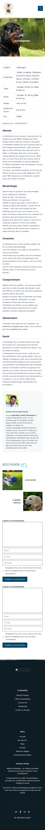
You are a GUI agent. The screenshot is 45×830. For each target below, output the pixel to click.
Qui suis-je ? (22, 740)
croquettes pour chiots (18, 329)
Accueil (22, 736)
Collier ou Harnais (22, 710)
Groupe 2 (22, 34)
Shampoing (22, 706)
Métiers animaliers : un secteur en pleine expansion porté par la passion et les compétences (22, 770)
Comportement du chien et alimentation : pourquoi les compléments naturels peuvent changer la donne (22, 780)
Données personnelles (22, 755)
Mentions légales (22, 751)
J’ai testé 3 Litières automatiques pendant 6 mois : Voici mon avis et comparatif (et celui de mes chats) (22, 790)
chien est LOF (12, 228)
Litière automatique (22, 699)
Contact (22, 748)
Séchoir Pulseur (22, 695)
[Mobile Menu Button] (40, 8)
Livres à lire (22, 703)
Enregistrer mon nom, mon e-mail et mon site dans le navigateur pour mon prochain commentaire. (23, 570)
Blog (22, 744)
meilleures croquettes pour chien (15, 326)
